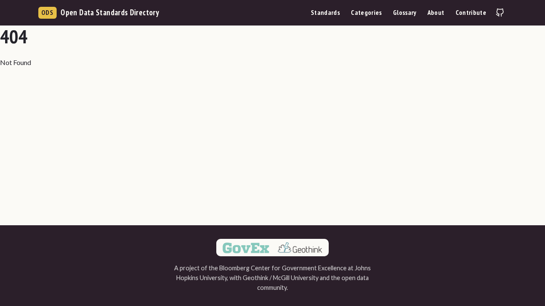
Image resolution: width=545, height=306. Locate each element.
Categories (366, 12)
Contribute (471, 12)
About (436, 12)
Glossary (404, 12)
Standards (325, 12)
